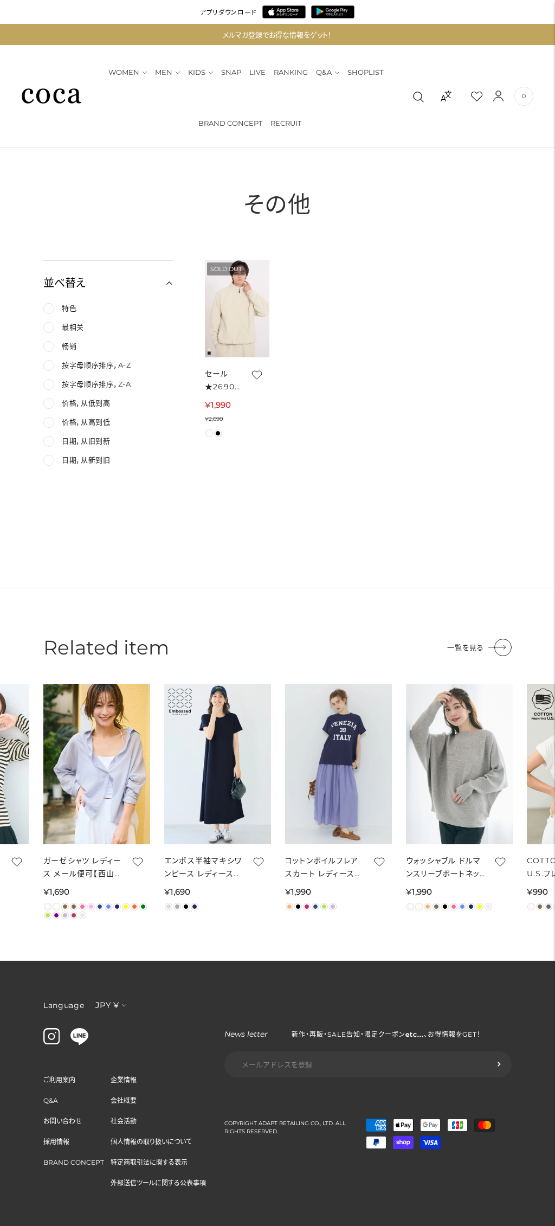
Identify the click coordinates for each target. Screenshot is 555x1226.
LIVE (257, 72)
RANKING (291, 72)
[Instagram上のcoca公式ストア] (51, 1042)
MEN (163, 72)
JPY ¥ (107, 1005)
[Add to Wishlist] (256, 375)
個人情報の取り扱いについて (151, 1142)
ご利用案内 (59, 1080)
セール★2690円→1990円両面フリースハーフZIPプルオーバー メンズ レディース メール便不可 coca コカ (221, 381)
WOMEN (123, 72)
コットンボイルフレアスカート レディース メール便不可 (321, 868)
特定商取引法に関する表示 (149, 1162)
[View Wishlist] (486, 96)
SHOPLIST (365, 72)
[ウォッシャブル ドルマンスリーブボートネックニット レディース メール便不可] (459, 764)
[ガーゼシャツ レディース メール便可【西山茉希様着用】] (96, 764)
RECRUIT (285, 123)
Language (64, 1005)
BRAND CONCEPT (230, 123)
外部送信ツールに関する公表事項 (158, 1183)
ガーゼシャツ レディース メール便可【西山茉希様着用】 (82, 868)
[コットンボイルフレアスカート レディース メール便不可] (338, 764)
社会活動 (124, 1121)
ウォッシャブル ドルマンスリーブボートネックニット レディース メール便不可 (444, 868)
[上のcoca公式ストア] (79, 1042)
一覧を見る (465, 647)
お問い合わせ (62, 1121)
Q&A (324, 72)
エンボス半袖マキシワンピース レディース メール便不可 (203, 868)
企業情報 (124, 1080)
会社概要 (124, 1100)
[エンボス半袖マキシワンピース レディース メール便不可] (217, 764)
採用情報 (56, 1142)
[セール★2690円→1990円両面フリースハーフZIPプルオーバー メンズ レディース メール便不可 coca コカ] (237, 308)
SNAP (231, 72)
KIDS (196, 72)
